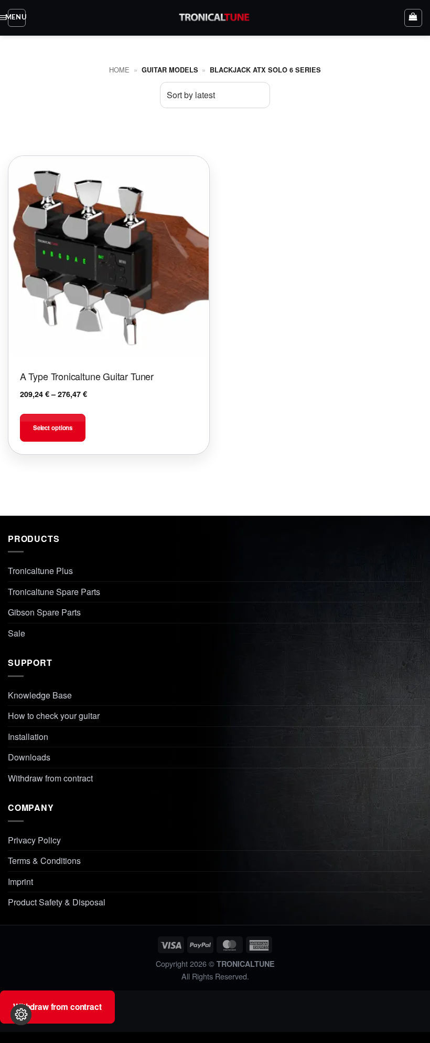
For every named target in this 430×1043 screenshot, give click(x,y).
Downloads (29, 757)
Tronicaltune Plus (40, 571)
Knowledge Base (40, 695)
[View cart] (413, 18)
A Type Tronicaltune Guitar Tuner (87, 376)
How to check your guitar (54, 716)
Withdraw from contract (50, 778)
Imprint (20, 881)
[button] (17, 18)
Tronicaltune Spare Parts (54, 592)
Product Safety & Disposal (56, 902)
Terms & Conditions (44, 860)
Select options (52, 427)
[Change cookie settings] (20, 1014)
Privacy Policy (34, 840)
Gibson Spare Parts (44, 612)
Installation (28, 737)
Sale (16, 633)
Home (119, 70)
